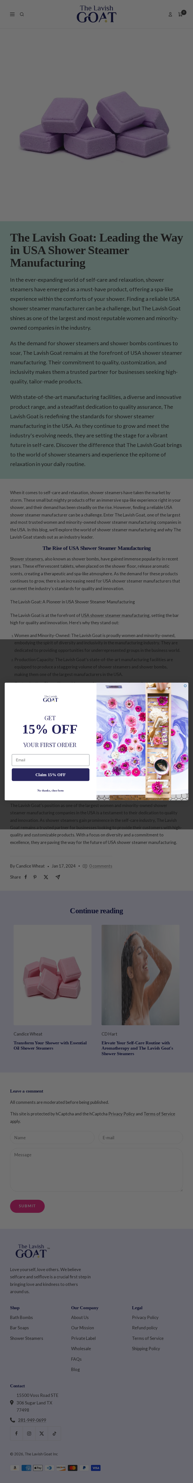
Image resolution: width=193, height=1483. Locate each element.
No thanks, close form (50, 790)
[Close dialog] (185, 686)
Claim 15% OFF (50, 774)
